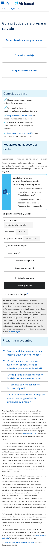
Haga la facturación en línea (19, 115)
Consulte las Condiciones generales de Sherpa (18, 542)
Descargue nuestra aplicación (20, 133)
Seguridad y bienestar (12, 9)
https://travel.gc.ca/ (30, 434)
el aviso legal (14, 331)
